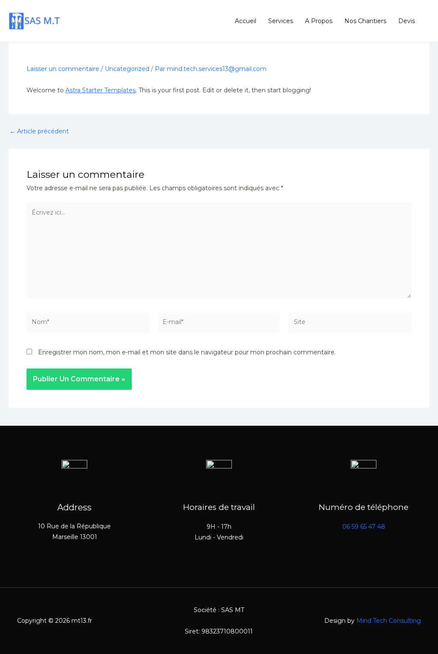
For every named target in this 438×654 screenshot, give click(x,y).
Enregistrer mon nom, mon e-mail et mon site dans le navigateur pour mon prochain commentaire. (187, 352)
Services (280, 21)
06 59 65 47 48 (363, 526)
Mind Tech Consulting (388, 621)
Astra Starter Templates (100, 90)
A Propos (318, 21)
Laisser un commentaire (63, 69)
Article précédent (39, 131)
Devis (406, 21)
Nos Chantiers (365, 21)
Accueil (245, 21)
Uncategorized (127, 69)
